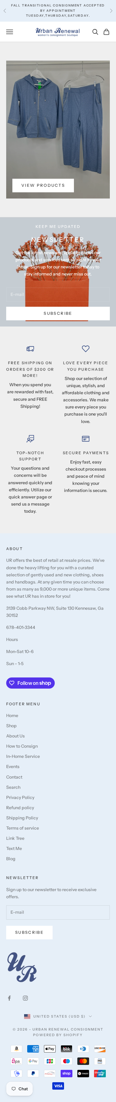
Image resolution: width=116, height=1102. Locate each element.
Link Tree (15, 838)
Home (12, 715)
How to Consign (22, 746)
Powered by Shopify (58, 1035)
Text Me (14, 848)
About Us (15, 736)
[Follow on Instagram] (25, 998)
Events (12, 766)
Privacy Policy (20, 797)
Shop (11, 725)
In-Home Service (23, 756)
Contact (14, 777)
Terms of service (22, 828)
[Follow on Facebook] (9, 998)
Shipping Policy (22, 818)
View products (43, 185)
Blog (10, 858)
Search (13, 787)
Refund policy (20, 807)
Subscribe (58, 313)
